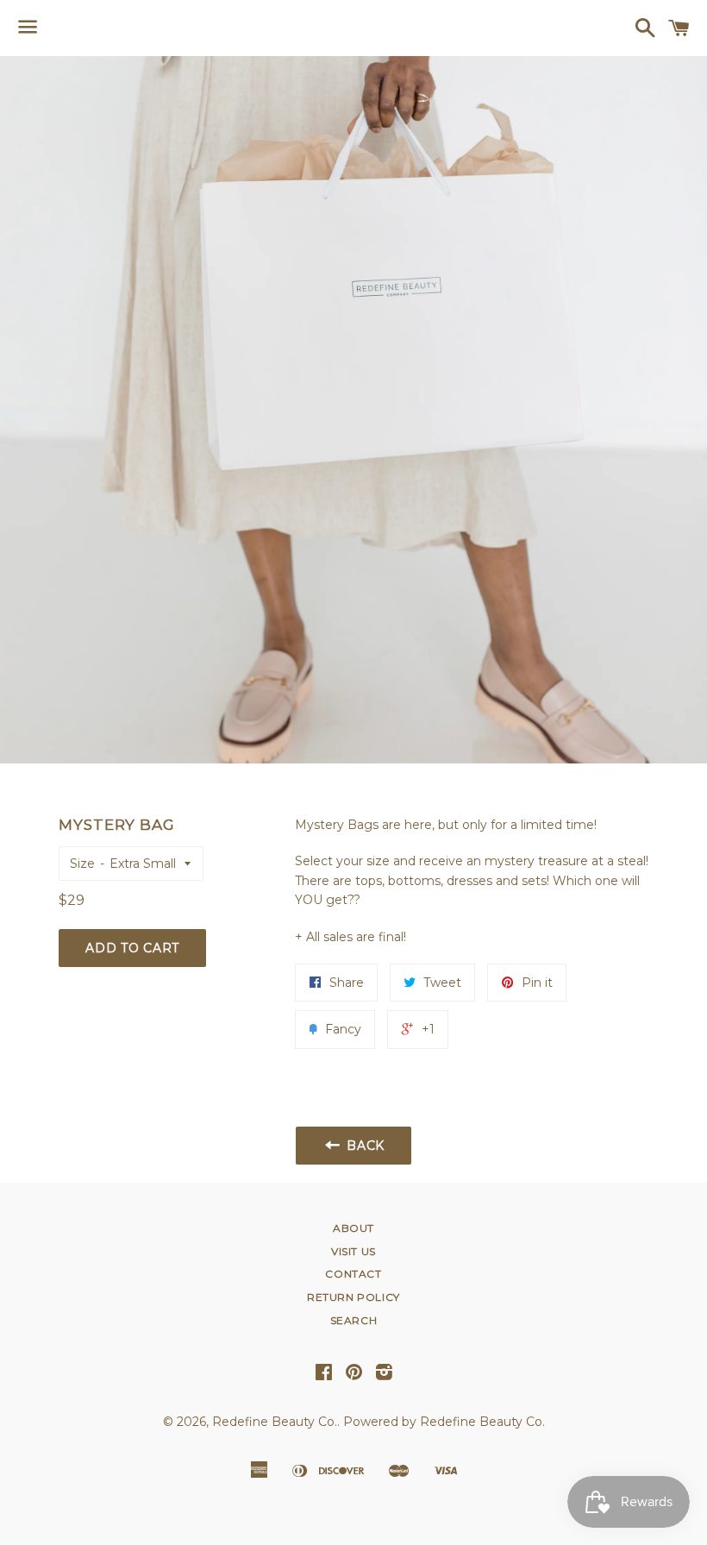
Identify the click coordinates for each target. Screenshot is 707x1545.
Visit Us (353, 1251)
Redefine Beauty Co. (274, 1421)
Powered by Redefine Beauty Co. (444, 1421)
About (353, 1228)
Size (82, 863)
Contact (353, 1273)
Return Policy (353, 1297)
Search (354, 1320)
